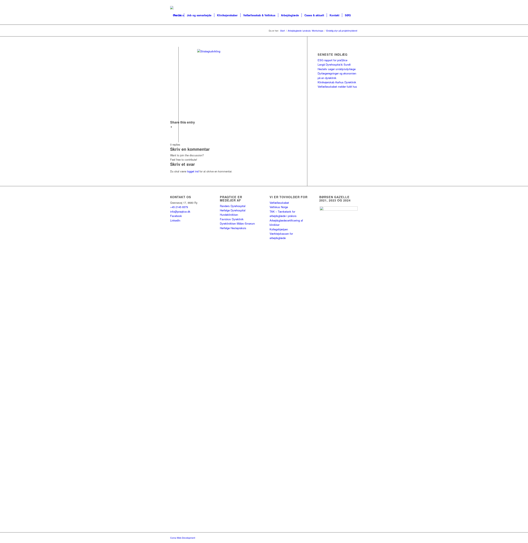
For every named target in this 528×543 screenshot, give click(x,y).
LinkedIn (175, 220)
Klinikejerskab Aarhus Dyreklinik (337, 82)
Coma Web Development (182, 537)
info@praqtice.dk (180, 211)
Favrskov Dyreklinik (232, 219)
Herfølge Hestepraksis (233, 228)
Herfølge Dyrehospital (232, 210)
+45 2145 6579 (179, 207)
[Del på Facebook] (175, 127)
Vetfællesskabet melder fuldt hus (337, 86)
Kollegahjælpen (279, 229)
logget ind (193, 171)
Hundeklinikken (229, 215)
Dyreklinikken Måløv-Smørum (237, 223)
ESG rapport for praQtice (332, 60)
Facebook (176, 216)
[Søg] (174, 34)
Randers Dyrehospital (232, 206)
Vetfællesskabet (279, 203)
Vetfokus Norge (279, 207)
